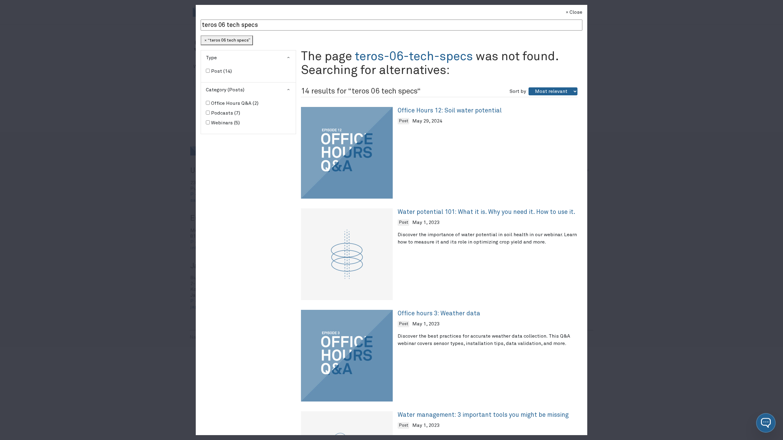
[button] (766, 423)
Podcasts (225, 113)
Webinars (224, 122)
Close (576, 12)
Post (220, 71)
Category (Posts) (225, 89)
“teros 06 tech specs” (229, 40)
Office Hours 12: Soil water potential (450, 111)
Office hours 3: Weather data (439, 313)
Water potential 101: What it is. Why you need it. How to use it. (486, 212)
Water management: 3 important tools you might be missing (483, 415)
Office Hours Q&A (234, 103)
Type (211, 57)
